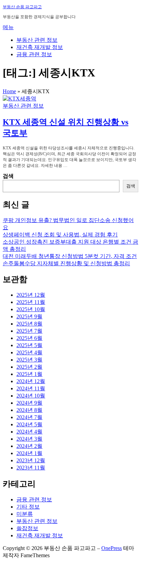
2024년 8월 (29, 410)
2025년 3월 (29, 360)
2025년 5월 (29, 345)
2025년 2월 (29, 367)
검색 (8, 176)
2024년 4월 (29, 432)
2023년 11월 (30, 468)
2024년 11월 (30, 388)
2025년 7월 (29, 331)
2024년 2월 (29, 446)
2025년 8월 (29, 324)
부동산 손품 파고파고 (22, 6)
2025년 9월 (29, 316)
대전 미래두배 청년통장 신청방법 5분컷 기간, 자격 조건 (70, 256)
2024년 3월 (29, 439)
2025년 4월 (29, 352)
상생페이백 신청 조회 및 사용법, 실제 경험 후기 (60, 234)
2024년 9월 (29, 403)
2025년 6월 (29, 338)
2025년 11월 (30, 302)
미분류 (24, 514)
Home (9, 91)
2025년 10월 (30, 309)
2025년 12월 (30, 295)
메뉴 (8, 27)
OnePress (111, 548)
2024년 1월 (29, 453)
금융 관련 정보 (34, 54)
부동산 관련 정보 (36, 40)
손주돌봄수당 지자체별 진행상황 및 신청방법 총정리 (66, 263)
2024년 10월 (30, 396)
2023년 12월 (30, 460)
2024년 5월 (29, 424)
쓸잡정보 (27, 528)
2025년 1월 (29, 374)
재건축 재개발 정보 (39, 47)
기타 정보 (28, 507)
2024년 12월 (30, 381)
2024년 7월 (29, 417)
